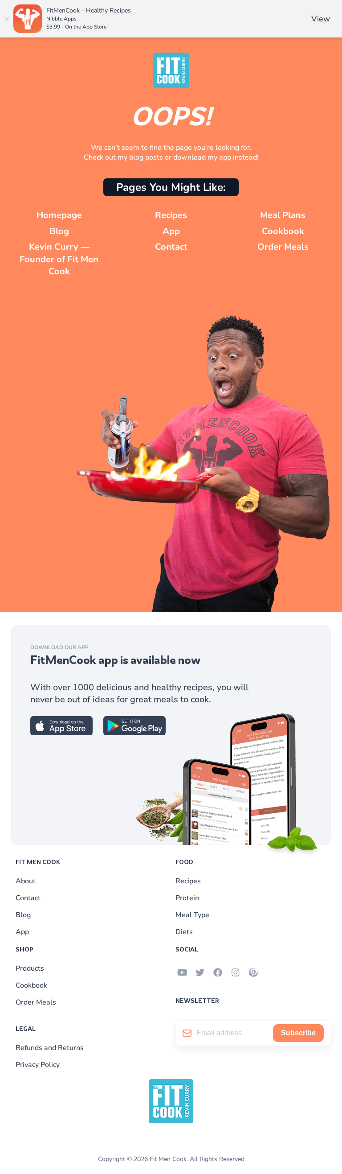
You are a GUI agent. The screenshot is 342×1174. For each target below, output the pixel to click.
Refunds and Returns (50, 1048)
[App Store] (61, 733)
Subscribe (298, 1033)
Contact (171, 247)
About (26, 881)
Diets (184, 932)
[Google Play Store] (134, 733)
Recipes (171, 215)
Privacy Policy (38, 1065)
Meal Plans (282, 215)
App (171, 231)
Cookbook (283, 231)
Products (30, 968)
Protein (187, 898)
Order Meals (283, 247)
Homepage (59, 215)
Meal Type (192, 915)
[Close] (6, 18)
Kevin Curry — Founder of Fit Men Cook (59, 259)
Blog (59, 231)
